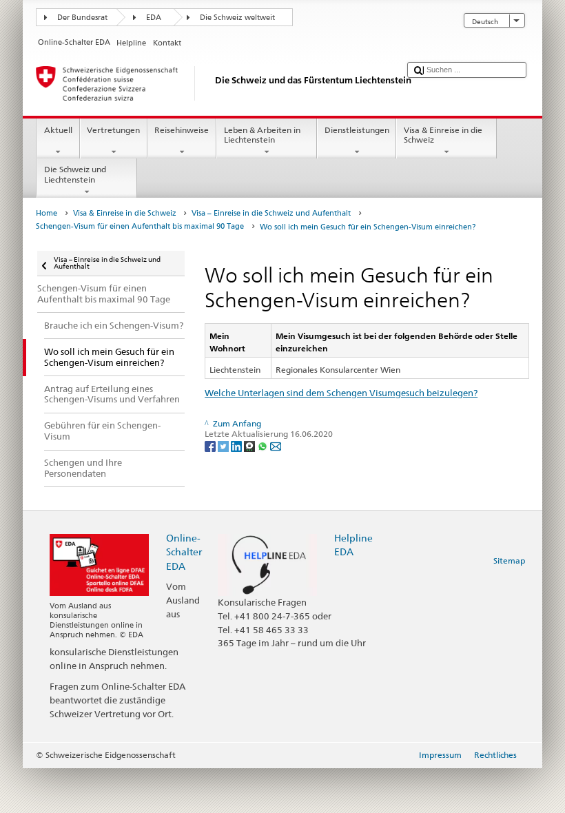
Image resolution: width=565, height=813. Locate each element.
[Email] (275, 445)
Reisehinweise (181, 130)
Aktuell (58, 130)
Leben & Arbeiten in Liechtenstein (262, 135)
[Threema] (250, 445)
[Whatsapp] (263, 445)
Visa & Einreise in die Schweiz (443, 135)
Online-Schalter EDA (184, 551)
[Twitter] (224, 445)
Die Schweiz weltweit (237, 17)
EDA (153, 17)
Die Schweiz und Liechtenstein (75, 174)
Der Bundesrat (82, 17)
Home (46, 213)
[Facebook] (211, 445)
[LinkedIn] (237, 445)
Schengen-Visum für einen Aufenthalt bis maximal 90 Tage (140, 226)
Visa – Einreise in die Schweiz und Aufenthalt (271, 213)
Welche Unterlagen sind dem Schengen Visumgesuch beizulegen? (341, 392)
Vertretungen (113, 130)
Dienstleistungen (357, 130)
